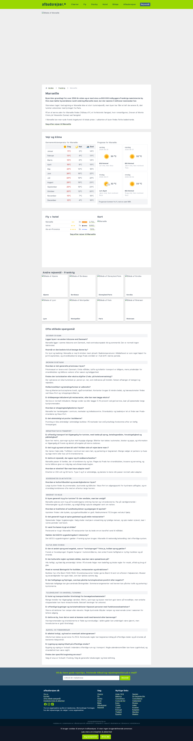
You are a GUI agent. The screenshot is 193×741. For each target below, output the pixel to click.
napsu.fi (106, 723)
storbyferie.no (135, 723)
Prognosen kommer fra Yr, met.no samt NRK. (115, 202)
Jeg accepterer (90, 737)
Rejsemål (145, 4)
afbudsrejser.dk (79, 723)
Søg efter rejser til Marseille (58, 124)
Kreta (117, 703)
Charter (75, 4)
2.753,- (92, 222)
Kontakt (46, 696)
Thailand (118, 712)
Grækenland (136, 701)
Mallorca (118, 696)
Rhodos (135, 703)
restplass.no (57, 723)
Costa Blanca (137, 699)
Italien (134, 705)
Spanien (135, 694)
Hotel (105, 4)
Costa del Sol (120, 701)
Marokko (135, 712)
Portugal (118, 710)
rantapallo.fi (99, 723)
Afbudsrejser (129, 4)
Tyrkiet (118, 705)
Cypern (118, 707)
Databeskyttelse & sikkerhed (54, 701)
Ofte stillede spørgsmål (52, 699)
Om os (46, 694)
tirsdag (103, 176)
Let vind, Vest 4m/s (106, 166)
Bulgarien (135, 710)
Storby (94, 4)
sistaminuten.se (68, 723)
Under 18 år (119, 694)
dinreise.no (125, 723)
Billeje (116, 4)
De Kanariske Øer (138, 696)
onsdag (129, 176)
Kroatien (135, 707)
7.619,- (92, 229)
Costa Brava (120, 699)
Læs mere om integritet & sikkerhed (96, 732)
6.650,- (92, 226)
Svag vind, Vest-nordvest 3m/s (134, 194)
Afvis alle (105, 737)
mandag (129, 148)
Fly (85, 4)
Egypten (118, 714)
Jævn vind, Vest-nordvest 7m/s (134, 167)
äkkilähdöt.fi (90, 723)
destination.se (115, 723)
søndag (103, 148)
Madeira (135, 714)
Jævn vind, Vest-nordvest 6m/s (108, 194)
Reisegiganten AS (99, 721)
